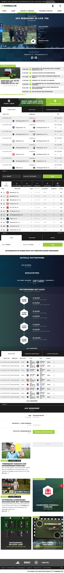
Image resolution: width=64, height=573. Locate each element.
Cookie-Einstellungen (47, 567)
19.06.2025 (25, 84)
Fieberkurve (37, 185)
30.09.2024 (25, 91)
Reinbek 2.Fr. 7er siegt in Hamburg (43, 80)
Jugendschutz (29, 567)
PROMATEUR (4, 1)
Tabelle (6, 185)
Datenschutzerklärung (11, 567)
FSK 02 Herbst (43, 26)
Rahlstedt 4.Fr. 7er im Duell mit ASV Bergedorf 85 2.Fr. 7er (10, 81)
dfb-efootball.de (15, 1)
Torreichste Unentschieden (32, 353)
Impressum (3, 567)
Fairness (57, 185)
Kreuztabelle (47, 185)
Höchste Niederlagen (52, 353)
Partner (32, 1)
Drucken (59, 232)
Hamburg (34, 16)
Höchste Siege (11, 353)
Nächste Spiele (11, 109)
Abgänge (52, 237)
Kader (11, 237)
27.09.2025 (25, 80)
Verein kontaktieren (43, 432)
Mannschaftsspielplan (52, 109)
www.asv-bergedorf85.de (22, 431)
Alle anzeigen (31, 348)
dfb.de (9, 1)
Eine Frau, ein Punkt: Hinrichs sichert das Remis (46, 77)
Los (52, 176)
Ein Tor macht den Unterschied (42, 91)
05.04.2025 (25, 87)
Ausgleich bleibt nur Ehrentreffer (43, 72)
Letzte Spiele (32, 109)
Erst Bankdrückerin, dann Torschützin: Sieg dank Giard (45, 88)
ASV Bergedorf (32, 408)
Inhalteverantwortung (37, 567)
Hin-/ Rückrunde (16, 185)
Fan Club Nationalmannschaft (24, 1)
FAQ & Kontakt (38, 1)
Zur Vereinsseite (32, 20)
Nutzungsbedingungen (21, 567)
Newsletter (44, 1)
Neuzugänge (32, 237)
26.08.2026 (25, 69)
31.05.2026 (25, 72)
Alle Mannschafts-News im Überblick (12, 94)
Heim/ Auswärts (27, 185)
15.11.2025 (25, 76)
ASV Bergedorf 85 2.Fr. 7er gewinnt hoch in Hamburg (46, 84)
